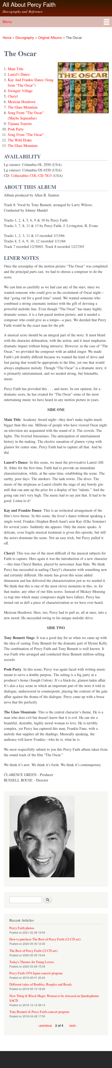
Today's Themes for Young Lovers (31, 962)
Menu (7, 21)
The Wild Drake (20, 140)
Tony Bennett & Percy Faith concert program (39, 1012)
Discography (24, 37)
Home (7, 37)
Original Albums (50, 37)
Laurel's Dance (19, 74)
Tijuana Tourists (20, 123)
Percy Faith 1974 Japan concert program (36, 973)
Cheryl (13, 96)
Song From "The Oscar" (26, 134)
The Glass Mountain (23, 107)
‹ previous (45, 1025)
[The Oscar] (83, 115)
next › (73, 1025)
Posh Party (16, 129)
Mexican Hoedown (21, 101)
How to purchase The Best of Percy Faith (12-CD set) (44, 939)
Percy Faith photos (21, 928)
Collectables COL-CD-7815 (31, 175)
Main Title (15, 68)
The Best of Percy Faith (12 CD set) (33, 950)
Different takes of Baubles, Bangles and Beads (40, 984)
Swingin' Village (20, 90)
